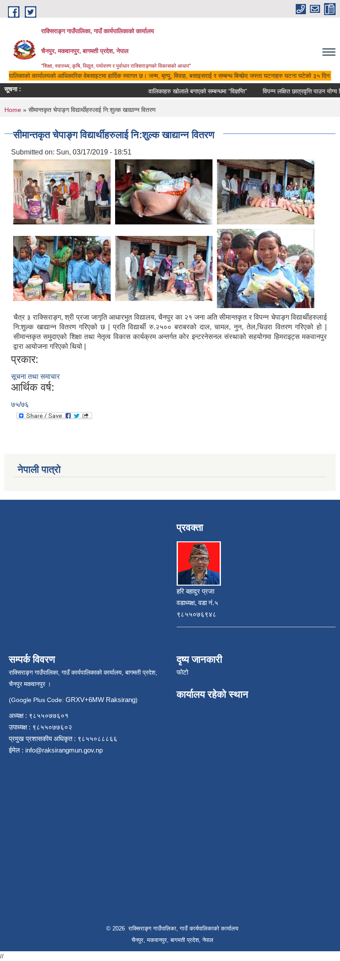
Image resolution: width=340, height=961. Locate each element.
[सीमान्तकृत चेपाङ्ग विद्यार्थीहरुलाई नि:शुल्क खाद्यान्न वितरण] (62, 191)
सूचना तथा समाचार (35, 376)
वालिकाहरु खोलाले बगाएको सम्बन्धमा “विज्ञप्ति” (191, 91)
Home (12, 109)
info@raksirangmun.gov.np (64, 750)
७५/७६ (20, 404)
